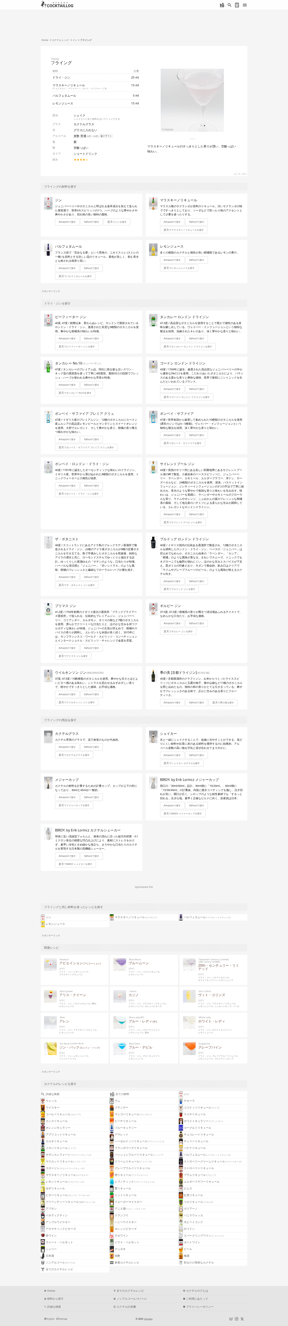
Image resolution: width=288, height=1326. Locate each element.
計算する (107, 136)
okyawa (148, 1318)
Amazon (67, 222)
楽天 (117, 222)
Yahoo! (91, 222)
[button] (117, 221)
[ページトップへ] (280, 1310)
